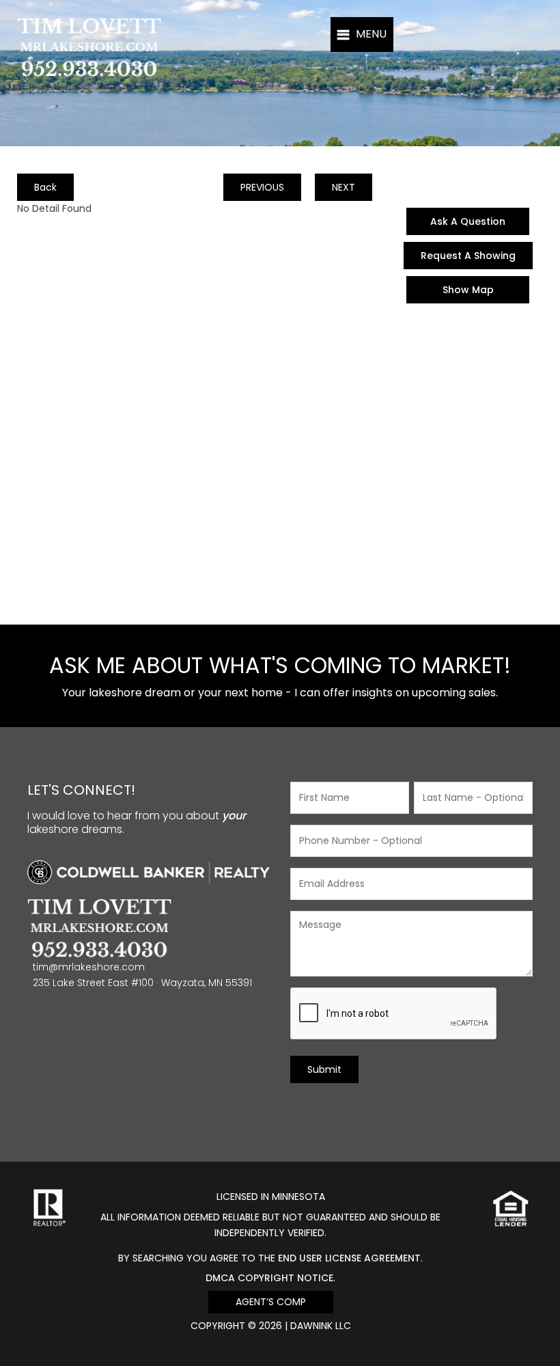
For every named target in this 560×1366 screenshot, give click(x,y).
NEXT (343, 187)
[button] (362, 34)
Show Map (468, 290)
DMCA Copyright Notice (269, 1278)
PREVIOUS (262, 187)
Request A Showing (468, 255)
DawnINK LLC (320, 1326)
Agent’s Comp (271, 1302)
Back (45, 187)
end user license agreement (349, 1258)
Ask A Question (467, 221)
